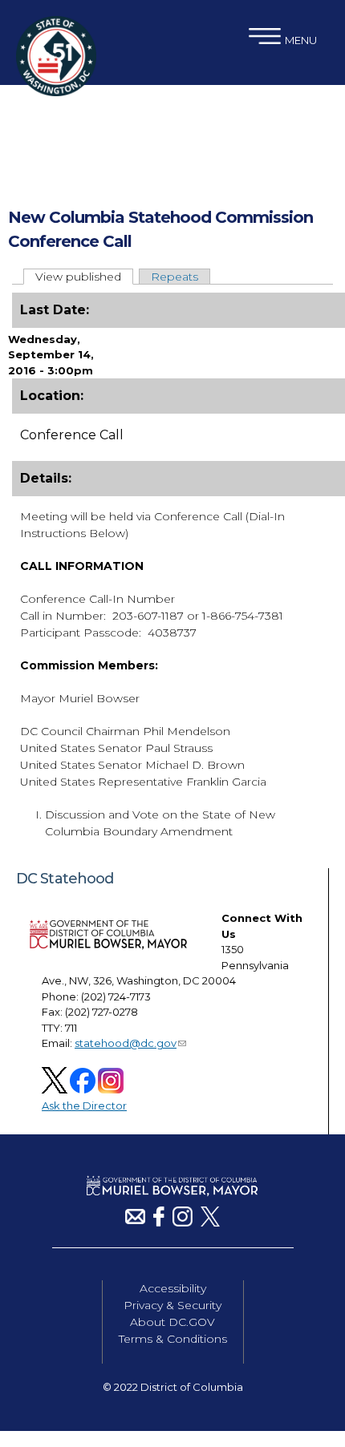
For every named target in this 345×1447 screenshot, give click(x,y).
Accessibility (173, 1288)
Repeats (174, 276)
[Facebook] (158, 1222)
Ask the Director (84, 1105)
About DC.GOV (172, 1322)
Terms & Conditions (173, 1339)
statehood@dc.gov (126, 1043)
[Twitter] (210, 1222)
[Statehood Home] (56, 92)
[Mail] (135, 1222)
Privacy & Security (172, 1305)
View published (84, 276)
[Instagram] (182, 1222)
